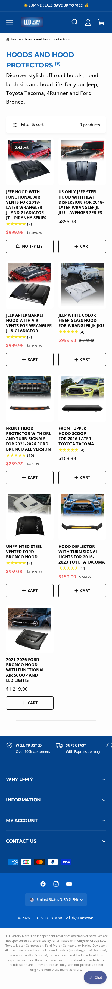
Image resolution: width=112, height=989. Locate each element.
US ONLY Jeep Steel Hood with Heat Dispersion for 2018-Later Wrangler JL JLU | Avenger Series (81, 202)
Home (15, 39)
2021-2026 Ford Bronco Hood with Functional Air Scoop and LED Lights (25, 670)
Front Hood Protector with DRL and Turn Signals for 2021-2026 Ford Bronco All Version (28, 438)
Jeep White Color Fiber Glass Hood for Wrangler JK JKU (81, 320)
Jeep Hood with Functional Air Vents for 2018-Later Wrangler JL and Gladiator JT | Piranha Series (26, 204)
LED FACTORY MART (48, 917)
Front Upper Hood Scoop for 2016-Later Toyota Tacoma (76, 436)
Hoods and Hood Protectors (47, 39)
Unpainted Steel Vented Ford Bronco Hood (24, 551)
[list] (56, 748)
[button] (9, 22)
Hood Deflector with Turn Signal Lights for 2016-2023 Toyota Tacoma (81, 554)
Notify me (32, 246)
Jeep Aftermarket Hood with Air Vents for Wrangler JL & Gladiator (29, 323)
